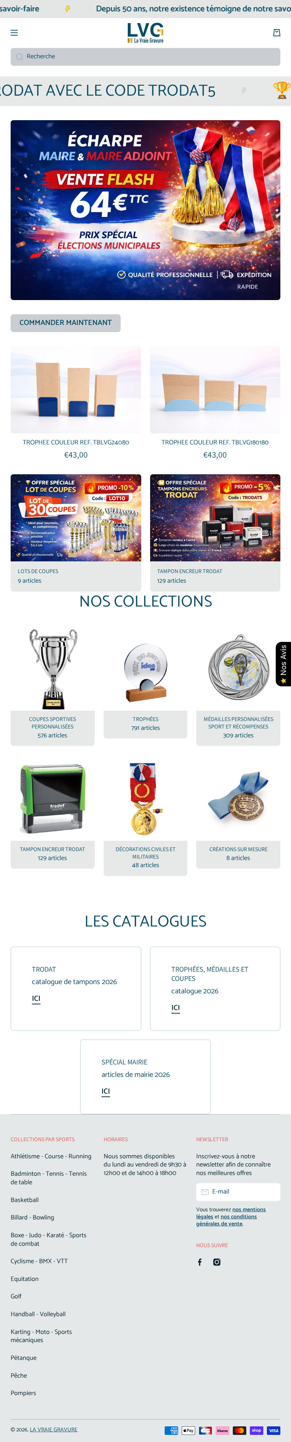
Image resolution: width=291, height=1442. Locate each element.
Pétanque (24, 1358)
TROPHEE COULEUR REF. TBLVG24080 (76, 443)
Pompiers (23, 1393)
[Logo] (145, 33)
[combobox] (145, 57)
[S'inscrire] (271, 1192)
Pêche (19, 1376)
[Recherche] (17, 57)
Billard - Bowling (32, 1217)
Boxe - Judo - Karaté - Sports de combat (49, 1239)
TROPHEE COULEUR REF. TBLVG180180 (215, 443)
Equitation (25, 1279)
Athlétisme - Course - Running (51, 1156)
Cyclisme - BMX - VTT (39, 1261)
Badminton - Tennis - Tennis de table (49, 1178)
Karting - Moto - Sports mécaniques (41, 1336)
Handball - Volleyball (38, 1314)
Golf (16, 1296)
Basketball (25, 1200)
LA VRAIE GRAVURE (53, 1429)
